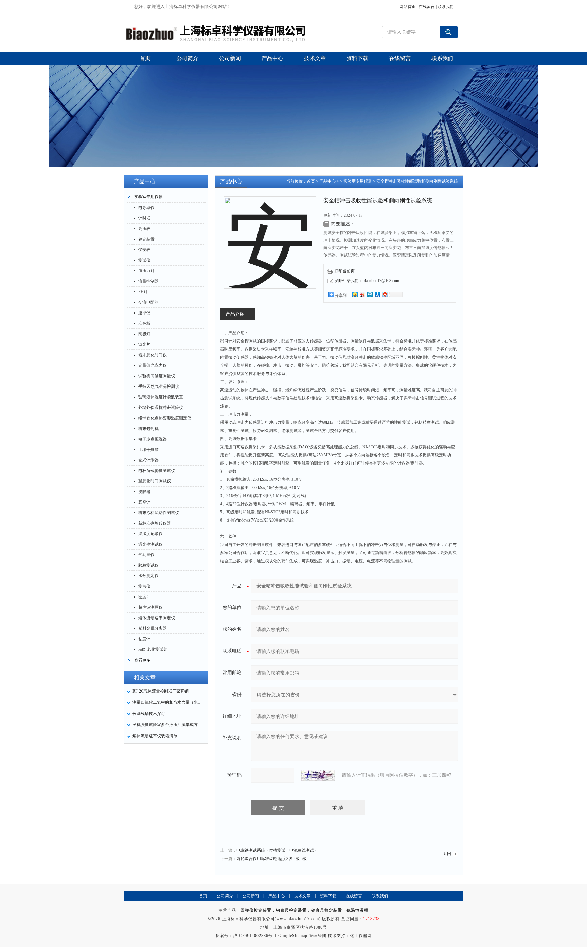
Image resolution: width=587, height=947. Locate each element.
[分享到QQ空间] (354, 294)
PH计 (143, 291)
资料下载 (328, 896)
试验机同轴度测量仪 (156, 376)
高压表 (144, 228)
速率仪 (144, 312)
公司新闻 (251, 896)
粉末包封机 (148, 428)
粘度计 (144, 639)
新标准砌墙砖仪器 (154, 523)
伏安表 (144, 249)
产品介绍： (237, 314)
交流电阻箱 (148, 302)
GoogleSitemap (292, 935)
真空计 (144, 502)
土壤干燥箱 (148, 449)
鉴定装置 (146, 239)
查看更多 (142, 660)
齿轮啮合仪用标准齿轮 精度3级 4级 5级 (271, 858)
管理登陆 (317, 935)
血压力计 (146, 270)
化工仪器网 (361, 935)
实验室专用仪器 (148, 196)
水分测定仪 (148, 575)
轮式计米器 (148, 460)
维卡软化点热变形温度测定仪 (164, 418)
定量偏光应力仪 (152, 365)
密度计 (144, 596)
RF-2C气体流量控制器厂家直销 (160, 691)
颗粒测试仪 (148, 565)
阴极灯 (144, 334)
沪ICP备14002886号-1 (255, 935)
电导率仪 (146, 207)
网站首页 (407, 6)
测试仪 (144, 260)
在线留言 (427, 6)
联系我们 (446, 6)
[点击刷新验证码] (318, 775)
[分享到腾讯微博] (369, 294)
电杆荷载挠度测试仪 (156, 470)
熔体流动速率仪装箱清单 (154, 736)
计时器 (144, 218)
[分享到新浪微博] (362, 294)
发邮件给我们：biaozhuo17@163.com (366, 280)
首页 (311, 181)
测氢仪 (144, 586)
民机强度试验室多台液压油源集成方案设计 (168, 724)
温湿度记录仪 (150, 533)
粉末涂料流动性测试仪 (158, 512)
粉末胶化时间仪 (152, 355)
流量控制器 (148, 281)
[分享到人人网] (377, 294)
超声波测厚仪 (150, 607)
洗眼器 (144, 491)
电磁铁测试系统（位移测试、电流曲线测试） (277, 850)
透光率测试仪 (150, 544)
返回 (447, 853)
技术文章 (302, 896)
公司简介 (225, 896)
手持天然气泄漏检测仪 (158, 386)
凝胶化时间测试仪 (154, 481)
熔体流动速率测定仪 (156, 617)
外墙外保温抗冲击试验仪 (160, 407)
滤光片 (144, 344)
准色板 (144, 323)
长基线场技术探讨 (148, 713)
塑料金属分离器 (152, 628)
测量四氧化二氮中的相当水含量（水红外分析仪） (168, 702)
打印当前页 (344, 271)
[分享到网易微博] (384, 294)
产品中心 (327, 181)
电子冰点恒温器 (152, 439)
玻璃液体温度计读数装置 (160, 397)
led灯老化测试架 (152, 649)
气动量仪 (146, 554)
